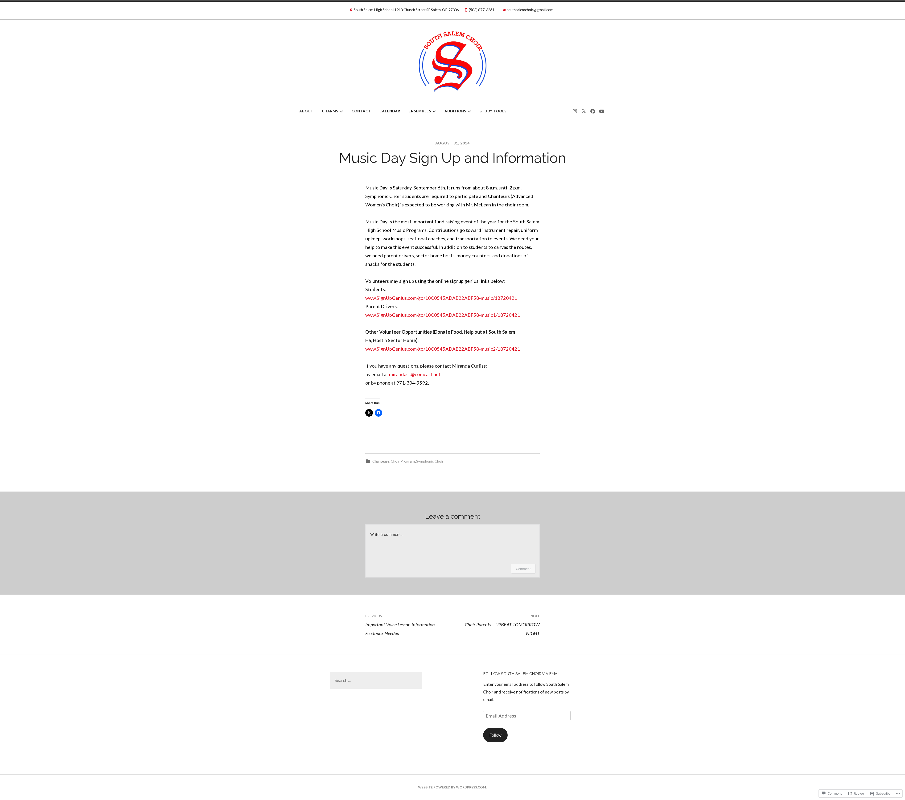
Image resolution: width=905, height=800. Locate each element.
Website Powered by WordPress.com (452, 787)
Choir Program (403, 461)
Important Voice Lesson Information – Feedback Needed (401, 625)
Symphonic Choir (430, 461)
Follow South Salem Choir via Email (522, 674)
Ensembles (420, 111)
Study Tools (493, 111)
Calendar (389, 111)
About (306, 111)
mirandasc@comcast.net (414, 374)
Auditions (455, 111)
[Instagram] (575, 111)
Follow (495, 735)
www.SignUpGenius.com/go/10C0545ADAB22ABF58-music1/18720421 (442, 315)
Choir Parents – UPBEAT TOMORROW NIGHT (502, 625)
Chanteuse (380, 461)
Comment (523, 569)
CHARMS (330, 111)
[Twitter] (584, 111)
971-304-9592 (412, 383)
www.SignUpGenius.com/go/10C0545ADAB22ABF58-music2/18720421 (442, 349)
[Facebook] (593, 111)
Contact (361, 111)
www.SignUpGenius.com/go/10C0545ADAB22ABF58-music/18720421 (441, 298)
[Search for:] (376, 680)
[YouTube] (602, 111)
